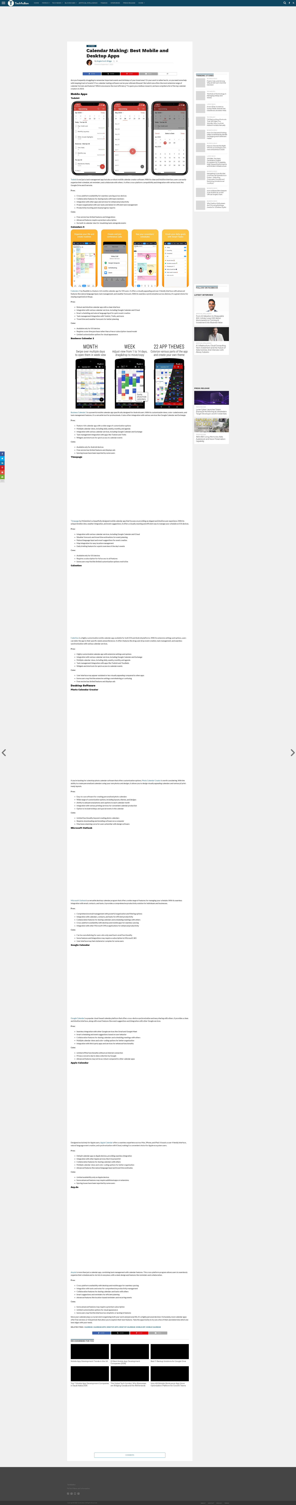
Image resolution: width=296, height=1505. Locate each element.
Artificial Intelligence (88, 3)
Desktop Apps (113, 1327)
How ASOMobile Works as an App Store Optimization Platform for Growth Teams (168, 1384)
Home (36, 3)
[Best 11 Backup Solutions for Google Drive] (170, 1355)
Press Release (129, 3)
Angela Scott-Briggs (104, 61)
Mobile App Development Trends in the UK (89, 1361)
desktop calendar (127, 1327)
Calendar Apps (99, 1327)
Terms (226, 1503)
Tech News (56, 3)
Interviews (115, 3)
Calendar (88, 1327)
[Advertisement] (148, 23)
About (203, 1503)
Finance (104, 3)
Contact (211, 1503)
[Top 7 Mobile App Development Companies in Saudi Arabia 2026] (90, 1377)
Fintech (45, 3)
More (141, 3)
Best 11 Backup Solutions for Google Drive (168, 1361)
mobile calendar (153, 1327)
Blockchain (70, 3)
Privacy (219, 1503)
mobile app (140, 1327)
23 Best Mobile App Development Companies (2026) (125, 1362)
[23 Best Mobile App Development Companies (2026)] (130, 1355)
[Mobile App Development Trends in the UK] (90, 1355)
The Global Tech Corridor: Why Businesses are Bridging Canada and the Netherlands (128, 1384)
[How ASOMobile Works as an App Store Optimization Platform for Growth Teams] (170, 1377)
